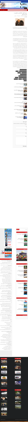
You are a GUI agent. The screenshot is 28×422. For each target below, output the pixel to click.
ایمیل (26, 129)
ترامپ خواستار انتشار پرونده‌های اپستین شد (7, 337)
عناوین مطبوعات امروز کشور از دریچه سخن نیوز (6, 280)
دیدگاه (26, 136)
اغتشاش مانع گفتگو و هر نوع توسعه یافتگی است (18, 86)
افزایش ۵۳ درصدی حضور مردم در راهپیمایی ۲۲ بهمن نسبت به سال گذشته (6, 284)
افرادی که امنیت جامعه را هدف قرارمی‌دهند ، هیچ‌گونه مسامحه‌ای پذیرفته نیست (6, 296)
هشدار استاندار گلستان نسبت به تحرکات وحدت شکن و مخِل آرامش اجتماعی (6, 265)
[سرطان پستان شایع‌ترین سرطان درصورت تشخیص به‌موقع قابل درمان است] (25, 117)
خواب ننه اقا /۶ (22, 291)
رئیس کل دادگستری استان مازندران (23, 69)
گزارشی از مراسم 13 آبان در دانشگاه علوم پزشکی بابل (19, 113)
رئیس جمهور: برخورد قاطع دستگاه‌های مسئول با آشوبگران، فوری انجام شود (18, 90)
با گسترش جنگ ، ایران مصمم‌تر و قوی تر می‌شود (6, 262)
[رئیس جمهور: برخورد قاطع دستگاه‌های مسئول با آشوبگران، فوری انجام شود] (25, 91)
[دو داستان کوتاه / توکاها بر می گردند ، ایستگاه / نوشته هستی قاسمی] (4, 398)
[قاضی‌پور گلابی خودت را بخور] (18, 382)
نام (26, 126)
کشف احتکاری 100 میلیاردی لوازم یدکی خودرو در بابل (18, 98)
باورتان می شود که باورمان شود (8, 277)
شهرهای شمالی (25, 268)
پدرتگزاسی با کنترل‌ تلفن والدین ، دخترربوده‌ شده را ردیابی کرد (6, 301)
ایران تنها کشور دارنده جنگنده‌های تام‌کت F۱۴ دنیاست (5, 374)
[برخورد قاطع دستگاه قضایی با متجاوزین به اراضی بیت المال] (18, 361)
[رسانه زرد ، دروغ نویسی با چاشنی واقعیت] (25, 235)
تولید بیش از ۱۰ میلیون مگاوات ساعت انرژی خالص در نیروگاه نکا (6, 289)
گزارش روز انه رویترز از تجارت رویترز (19, 83)
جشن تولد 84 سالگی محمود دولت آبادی (4, 406)
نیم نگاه (25, 285)
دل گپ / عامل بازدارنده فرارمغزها (21, 305)
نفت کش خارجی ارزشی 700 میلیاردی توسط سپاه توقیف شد (5, 304)
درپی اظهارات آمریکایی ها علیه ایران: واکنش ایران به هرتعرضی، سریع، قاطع (6, 298)
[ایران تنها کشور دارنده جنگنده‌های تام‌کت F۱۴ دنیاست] (4, 372)
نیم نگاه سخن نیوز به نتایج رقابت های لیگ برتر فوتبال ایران (20, 283)
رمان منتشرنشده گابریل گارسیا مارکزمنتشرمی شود (4, 411)
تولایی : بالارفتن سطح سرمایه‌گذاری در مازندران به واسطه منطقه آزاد (6, 326)
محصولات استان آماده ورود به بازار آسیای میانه (6, 309)
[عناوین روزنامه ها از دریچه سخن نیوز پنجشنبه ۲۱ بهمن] (18, 372)
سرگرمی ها (25, 311)
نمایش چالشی (9, 333)
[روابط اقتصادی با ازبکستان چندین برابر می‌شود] (25, 103)
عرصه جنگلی (25, 80)
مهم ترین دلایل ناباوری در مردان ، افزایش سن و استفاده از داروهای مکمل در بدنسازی (4, 385)
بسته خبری (25, 302)
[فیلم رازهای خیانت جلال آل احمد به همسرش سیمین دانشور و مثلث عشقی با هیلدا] (25, 275)
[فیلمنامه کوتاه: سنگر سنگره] (4, 414)
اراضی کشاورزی (20, 79)
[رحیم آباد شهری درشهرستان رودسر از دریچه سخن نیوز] (18, 397)
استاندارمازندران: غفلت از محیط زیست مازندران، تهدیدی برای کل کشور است (6, 273)
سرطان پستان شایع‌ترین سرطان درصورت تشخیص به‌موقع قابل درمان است (19, 117)
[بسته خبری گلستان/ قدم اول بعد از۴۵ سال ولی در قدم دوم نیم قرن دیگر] (25, 301)
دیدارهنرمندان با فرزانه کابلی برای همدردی (7, 334)
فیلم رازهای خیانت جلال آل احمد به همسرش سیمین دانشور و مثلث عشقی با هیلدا (20, 275)
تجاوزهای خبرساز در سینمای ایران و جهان (7, 347)
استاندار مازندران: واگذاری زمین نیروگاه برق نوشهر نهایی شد (6, 263)
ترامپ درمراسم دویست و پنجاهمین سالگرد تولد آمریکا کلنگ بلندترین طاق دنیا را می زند (6, 310)
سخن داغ (25, 245)
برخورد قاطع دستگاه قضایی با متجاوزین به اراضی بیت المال (18, 364)
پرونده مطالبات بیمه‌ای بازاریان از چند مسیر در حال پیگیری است (6, 270)
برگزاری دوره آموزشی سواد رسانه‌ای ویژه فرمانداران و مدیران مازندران (6, 341)
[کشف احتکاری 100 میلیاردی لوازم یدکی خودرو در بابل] (25, 98)
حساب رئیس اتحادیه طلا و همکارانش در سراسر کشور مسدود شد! (6, 307)
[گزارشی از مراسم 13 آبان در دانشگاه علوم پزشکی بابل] (25, 114)
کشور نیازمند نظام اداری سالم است (18, 369)
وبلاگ (26, 132)
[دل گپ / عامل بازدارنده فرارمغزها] (25, 305)
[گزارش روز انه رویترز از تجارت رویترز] (25, 84)
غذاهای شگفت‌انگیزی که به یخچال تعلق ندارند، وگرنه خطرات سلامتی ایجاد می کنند (20, 271)
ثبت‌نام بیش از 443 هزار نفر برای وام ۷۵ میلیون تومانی (6, 271)
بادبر (1, 419)
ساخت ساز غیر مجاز (15, 79)
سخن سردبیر (26, 236)
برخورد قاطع (17, 71)
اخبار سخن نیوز (19, 72)
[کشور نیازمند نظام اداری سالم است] (18, 367)
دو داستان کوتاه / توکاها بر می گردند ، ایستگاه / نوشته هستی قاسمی (4, 401)
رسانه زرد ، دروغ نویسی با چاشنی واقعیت (20, 234)
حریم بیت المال (16, 77)
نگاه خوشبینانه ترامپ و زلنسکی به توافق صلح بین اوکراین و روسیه (6, 300)
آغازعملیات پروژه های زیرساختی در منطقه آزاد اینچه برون (5, 339)
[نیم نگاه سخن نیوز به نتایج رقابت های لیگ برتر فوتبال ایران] (25, 284)
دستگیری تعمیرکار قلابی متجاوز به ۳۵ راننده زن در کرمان (5, 313)
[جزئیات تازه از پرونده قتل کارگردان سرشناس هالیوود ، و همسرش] (25, 106)
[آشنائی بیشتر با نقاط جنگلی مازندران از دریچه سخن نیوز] (25, 267)
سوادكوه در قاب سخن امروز (18, 408)
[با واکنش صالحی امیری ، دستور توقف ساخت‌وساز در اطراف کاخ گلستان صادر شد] (25, 110)
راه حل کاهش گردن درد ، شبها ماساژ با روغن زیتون (4, 369)
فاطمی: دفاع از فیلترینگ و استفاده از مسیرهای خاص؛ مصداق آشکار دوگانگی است (6, 332)
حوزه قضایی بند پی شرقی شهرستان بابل (22, 71)
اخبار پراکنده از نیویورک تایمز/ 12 (8, 346)
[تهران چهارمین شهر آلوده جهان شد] (25, 243)
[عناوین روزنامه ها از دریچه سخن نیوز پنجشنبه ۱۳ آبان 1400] (18, 377)
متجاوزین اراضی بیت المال (24, 72)
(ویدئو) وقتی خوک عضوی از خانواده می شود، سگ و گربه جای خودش (20, 309)
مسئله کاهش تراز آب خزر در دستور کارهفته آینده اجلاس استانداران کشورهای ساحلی (6, 343)
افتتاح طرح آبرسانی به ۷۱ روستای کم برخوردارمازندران (6, 336)
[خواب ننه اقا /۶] (25, 292)
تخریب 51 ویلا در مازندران (8, 338)
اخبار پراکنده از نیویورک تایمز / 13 (8, 328)
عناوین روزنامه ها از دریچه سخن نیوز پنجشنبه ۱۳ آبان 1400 (18, 379)
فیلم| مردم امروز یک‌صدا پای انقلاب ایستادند (7, 276)
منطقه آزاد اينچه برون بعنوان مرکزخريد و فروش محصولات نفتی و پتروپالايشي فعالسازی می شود (18, 94)
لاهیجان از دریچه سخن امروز (18, 404)
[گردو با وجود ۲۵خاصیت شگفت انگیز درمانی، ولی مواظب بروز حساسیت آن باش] (4, 377)
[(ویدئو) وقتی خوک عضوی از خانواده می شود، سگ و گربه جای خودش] (25, 309)
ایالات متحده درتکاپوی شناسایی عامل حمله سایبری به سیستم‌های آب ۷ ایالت (6, 260)
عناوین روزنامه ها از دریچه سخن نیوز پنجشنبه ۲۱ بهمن (18, 374)
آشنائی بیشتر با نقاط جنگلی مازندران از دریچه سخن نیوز (20, 266)
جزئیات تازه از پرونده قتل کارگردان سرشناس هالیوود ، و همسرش (19, 106)
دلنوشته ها (25, 307)
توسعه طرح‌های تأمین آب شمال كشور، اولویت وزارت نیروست (6, 319)
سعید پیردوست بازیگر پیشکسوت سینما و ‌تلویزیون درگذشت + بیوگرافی (7, 292)
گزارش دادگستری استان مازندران (23, 74)
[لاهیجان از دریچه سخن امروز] (18, 402)
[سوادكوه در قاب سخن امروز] (18, 407)
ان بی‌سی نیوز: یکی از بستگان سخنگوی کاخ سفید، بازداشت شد (6, 330)
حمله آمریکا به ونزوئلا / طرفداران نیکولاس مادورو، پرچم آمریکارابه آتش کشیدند (6, 293)
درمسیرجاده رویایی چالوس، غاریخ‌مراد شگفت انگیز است (20, 287)
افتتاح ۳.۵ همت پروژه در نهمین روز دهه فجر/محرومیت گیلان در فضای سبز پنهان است (6, 285)
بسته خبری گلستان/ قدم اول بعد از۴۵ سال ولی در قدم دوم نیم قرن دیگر (20, 301)
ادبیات (25, 277)
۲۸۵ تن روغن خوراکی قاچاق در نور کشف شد (7, 274)
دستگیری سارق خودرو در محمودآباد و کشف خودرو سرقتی (5, 275)
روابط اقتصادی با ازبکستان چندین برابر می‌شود (18, 102)
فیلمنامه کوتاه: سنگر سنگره (4, 415)
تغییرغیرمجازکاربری (24, 79)
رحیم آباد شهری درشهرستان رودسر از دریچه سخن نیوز (18, 400)
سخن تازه (25, 241)
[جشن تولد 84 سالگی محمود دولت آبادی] (4, 404)
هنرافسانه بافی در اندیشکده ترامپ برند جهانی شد (6, 267)
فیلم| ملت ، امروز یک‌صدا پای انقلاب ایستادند (7, 282)
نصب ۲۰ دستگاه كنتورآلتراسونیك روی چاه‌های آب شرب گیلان (6, 321)
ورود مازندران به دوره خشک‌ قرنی (8, 322)
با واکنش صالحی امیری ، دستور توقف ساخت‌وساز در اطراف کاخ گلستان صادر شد (18, 110)
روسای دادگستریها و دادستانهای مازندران (22, 77)
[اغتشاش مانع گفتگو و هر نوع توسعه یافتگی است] (25, 88)
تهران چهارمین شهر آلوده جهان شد (21, 243)
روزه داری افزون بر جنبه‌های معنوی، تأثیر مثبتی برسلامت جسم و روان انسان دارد (20, 239)
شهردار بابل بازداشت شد (8, 323)
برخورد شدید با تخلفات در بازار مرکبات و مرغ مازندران (6, 327)
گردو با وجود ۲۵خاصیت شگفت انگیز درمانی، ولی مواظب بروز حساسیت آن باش (4, 380)
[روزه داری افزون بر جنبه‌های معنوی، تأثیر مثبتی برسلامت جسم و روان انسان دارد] (25, 239)
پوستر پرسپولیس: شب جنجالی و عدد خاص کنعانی (6, 316)
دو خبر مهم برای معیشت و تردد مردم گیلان (7, 266)
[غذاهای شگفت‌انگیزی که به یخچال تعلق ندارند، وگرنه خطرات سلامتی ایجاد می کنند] (25, 271)
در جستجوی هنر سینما (9, 324)
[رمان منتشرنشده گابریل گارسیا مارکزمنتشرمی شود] (4, 409)
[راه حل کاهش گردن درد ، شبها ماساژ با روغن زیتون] (4, 367)
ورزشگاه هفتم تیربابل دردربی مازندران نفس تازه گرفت (6, 268)
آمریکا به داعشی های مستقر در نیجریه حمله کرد (6, 303)
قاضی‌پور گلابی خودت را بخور (18, 385)
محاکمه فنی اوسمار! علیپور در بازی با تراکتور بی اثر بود (6, 305)
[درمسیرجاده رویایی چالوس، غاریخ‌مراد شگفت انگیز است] (25, 288)
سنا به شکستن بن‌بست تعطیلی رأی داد (7, 349)
